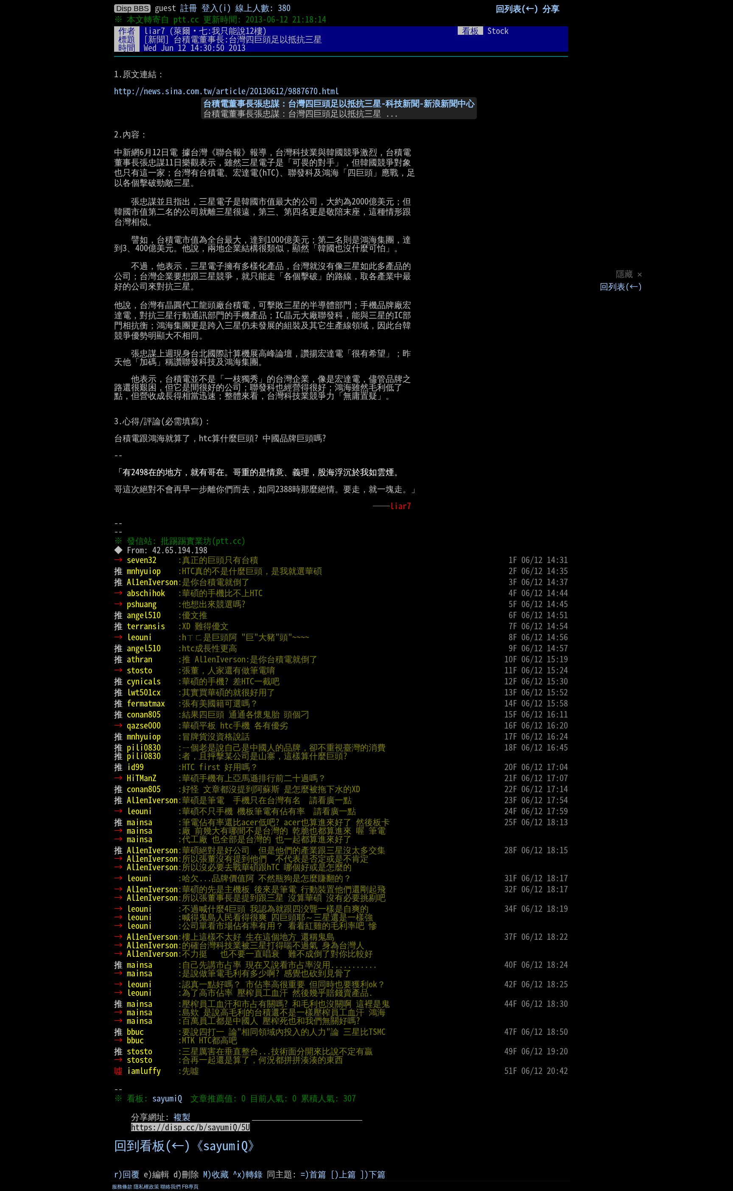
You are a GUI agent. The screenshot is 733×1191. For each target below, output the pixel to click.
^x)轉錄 (248, 1174)
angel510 (144, 615)
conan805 (144, 714)
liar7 (154, 30)
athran (139, 659)
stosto (139, 670)
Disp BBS (132, 8)
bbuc (135, 1031)
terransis (146, 626)
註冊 (188, 7)
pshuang (142, 604)
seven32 (142, 559)
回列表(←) (621, 286)
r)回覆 (127, 1174)
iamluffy (144, 1070)
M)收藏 (216, 1174)
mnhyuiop (144, 570)
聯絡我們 (170, 1187)
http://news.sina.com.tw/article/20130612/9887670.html (226, 91)
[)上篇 (343, 1174)
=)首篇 (313, 1174)
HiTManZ (142, 777)
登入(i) (216, 7)
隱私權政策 (146, 1187)
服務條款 (122, 1187)
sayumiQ (167, 1098)
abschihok (146, 592)
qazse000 (144, 725)
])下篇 (373, 1174)
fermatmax (146, 703)
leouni (139, 637)
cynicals (144, 681)
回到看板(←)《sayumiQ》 (187, 1145)
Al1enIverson (152, 581)
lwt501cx (144, 692)
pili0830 (144, 747)
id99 (135, 766)
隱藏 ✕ (629, 273)
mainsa (139, 822)
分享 (551, 8)
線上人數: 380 (263, 7)
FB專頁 (190, 1187)
